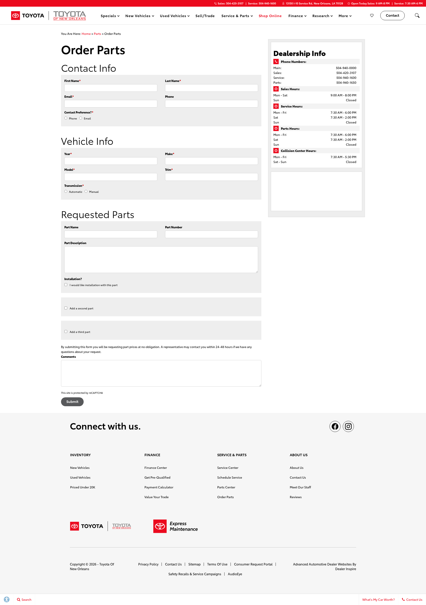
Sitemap (194, 564)
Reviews (296, 497)
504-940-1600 (346, 77)
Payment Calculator (158, 487)
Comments (68, 356)
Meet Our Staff (300, 487)
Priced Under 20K (82, 487)
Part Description (75, 243)
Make (169, 154)
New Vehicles (80, 467)
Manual (94, 191)
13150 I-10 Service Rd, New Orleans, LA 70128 (314, 3)
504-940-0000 (346, 68)
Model (69, 169)
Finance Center (155, 467)
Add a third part (80, 332)
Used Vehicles (80, 477)
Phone (169, 96)
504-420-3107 (346, 72)
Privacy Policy (148, 564)
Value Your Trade (156, 497)
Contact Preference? (78, 112)
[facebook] (335, 426)
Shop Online (270, 15)
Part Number (173, 227)
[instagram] (348, 426)
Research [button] (320, 16)
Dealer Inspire (345, 568)
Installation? (73, 279)
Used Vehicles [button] (173, 16)
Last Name (173, 81)
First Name (72, 81)
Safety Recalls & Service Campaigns (194, 573)
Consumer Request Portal (253, 564)
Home (86, 33)
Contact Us (298, 477)
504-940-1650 (346, 82)
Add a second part (81, 308)
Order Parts (225, 497)
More (343, 16)
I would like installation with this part (94, 285)
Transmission (74, 185)
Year (68, 154)
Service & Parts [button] (235, 16)
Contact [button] (392, 15)
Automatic (75, 191)
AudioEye (235, 573)
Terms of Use (217, 564)
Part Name (71, 227)
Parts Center (226, 487)
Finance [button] (295, 16)
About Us (297, 467)
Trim (169, 169)
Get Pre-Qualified (157, 477)
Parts (97, 33)
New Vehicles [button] (138, 16)
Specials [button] (108, 16)
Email (69, 96)
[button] (417, 15)
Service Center (227, 467)
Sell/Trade (205, 15)
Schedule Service (229, 477)
